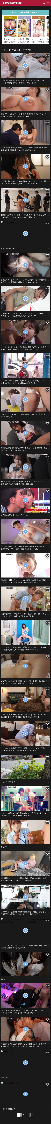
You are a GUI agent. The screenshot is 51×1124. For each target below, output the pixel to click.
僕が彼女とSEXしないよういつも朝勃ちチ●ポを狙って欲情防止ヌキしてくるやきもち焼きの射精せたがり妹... (23, 581)
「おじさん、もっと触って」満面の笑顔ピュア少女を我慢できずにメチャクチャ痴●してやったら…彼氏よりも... (23, 348)
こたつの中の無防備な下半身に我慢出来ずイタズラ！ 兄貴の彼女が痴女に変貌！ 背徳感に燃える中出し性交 (23, 749)
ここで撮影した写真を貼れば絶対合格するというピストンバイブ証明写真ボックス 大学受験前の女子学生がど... (23, 648)
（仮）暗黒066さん (8, 1109)
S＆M (3, 979)
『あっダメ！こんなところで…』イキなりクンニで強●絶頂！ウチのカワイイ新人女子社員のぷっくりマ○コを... (23, 314)
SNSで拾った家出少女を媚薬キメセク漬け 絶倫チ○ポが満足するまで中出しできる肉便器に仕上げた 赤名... (24, 682)
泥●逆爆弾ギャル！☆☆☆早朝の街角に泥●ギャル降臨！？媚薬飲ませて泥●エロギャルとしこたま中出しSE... (23, 879)
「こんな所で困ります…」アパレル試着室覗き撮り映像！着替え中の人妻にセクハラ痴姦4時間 (24, 946)
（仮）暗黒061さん (8, 782)
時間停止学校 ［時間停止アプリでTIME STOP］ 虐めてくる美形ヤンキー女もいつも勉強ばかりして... (24, 449)
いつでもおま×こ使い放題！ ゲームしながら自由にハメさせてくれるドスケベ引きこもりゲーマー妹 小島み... (24, 1011)
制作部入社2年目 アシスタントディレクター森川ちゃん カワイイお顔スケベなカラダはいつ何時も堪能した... (23, 216)
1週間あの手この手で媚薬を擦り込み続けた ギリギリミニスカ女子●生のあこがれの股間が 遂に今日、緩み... (24, 483)
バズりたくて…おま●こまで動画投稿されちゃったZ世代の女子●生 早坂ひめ (23, 415)
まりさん (4, 847)
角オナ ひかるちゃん (8, 248)
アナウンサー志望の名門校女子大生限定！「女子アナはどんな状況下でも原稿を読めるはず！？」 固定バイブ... (23, 913)
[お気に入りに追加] (47, 56)
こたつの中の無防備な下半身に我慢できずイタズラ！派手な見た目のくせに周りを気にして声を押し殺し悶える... (23, 716)
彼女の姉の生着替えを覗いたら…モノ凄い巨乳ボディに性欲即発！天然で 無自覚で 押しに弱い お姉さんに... (24, 149)
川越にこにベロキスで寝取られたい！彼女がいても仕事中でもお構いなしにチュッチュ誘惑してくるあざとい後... (23, 1045)
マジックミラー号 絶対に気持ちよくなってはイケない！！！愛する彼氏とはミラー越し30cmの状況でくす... (23, 382)
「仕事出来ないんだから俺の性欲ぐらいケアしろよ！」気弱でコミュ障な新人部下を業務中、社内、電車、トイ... (23, 182)
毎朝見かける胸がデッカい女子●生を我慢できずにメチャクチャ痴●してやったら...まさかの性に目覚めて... (24, 115)
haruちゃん (5, 1078)
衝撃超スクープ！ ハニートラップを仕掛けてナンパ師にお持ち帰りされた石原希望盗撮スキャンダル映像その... (23, 281)
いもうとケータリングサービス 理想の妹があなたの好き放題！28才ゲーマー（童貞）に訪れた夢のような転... (22, 548)
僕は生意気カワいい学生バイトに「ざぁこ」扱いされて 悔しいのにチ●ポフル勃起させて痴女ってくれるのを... (23, 615)
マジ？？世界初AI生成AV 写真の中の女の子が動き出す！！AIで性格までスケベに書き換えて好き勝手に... (23, 814)
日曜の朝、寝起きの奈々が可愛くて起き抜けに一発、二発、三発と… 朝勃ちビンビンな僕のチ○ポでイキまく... (23, 81)
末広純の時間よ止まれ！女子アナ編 (14, 515)
